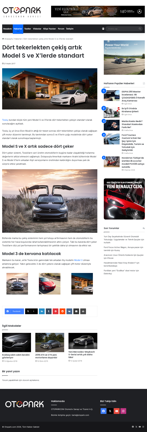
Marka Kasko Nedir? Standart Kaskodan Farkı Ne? (132, 124)
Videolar (37, 28)
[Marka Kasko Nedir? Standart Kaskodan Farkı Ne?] (112, 125)
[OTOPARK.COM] (21, 12)
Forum (61, 28)
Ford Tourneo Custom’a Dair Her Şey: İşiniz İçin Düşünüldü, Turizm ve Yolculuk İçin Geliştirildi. (133, 143)
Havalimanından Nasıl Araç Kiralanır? (120, 263)
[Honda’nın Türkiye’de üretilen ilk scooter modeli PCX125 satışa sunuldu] (112, 161)
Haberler (18, 28)
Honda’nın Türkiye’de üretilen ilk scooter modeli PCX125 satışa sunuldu (133, 162)
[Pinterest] (55, 311)
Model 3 (78, 260)
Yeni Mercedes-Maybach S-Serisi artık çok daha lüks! (81, 354)
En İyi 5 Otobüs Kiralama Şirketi (130, 110)
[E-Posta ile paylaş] (76, 311)
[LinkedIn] (42, 311)
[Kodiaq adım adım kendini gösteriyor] (16, 342)
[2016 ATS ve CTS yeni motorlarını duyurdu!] (49, 342)
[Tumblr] (49, 311)
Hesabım (7, 28)
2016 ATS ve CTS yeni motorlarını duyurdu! (46, 356)
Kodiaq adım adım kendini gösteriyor (16, 356)
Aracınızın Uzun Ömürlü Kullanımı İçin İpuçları (124, 255)
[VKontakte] (69, 311)
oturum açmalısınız (31, 380)
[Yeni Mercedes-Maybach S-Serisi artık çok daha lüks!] (82, 341)
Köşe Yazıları (49, 28)
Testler (27, 28)
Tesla (5, 120)
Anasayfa (8, 39)
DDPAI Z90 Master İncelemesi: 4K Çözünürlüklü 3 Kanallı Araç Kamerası (133, 96)
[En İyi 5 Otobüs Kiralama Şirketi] (112, 112)
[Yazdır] (83, 311)
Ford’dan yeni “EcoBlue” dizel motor (119, 270)
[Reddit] (62, 311)
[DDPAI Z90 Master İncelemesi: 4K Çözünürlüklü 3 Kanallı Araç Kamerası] (112, 95)
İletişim (70, 28)
